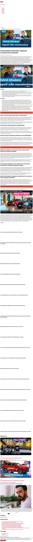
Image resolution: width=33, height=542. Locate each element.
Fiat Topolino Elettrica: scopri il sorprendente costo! (9, 522)
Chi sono (3, 12)
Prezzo (3, 10)
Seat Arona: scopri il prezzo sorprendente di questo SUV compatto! (11, 525)
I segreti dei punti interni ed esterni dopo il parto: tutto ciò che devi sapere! (12, 529)
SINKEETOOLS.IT (2, 4)
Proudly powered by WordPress (5, 537)
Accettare (4, 540)
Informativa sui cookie (5, 534)
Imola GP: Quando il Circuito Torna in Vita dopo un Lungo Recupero (11, 524)
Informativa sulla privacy (5, 533)
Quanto (3, 11)
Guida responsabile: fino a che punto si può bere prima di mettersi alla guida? (13, 523)
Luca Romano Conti (13, 459)
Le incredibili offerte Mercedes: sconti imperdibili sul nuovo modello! (11, 526)
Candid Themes (17, 537)
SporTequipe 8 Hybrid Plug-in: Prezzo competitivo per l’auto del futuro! (12, 480)
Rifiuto (1, 540)
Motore (3, 9)
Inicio (2, 7)
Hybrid (3, 8)
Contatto (3, 13)
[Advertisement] (16, 20)
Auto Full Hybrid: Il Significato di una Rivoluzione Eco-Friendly (10, 458)
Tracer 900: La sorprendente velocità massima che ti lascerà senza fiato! (12, 521)
